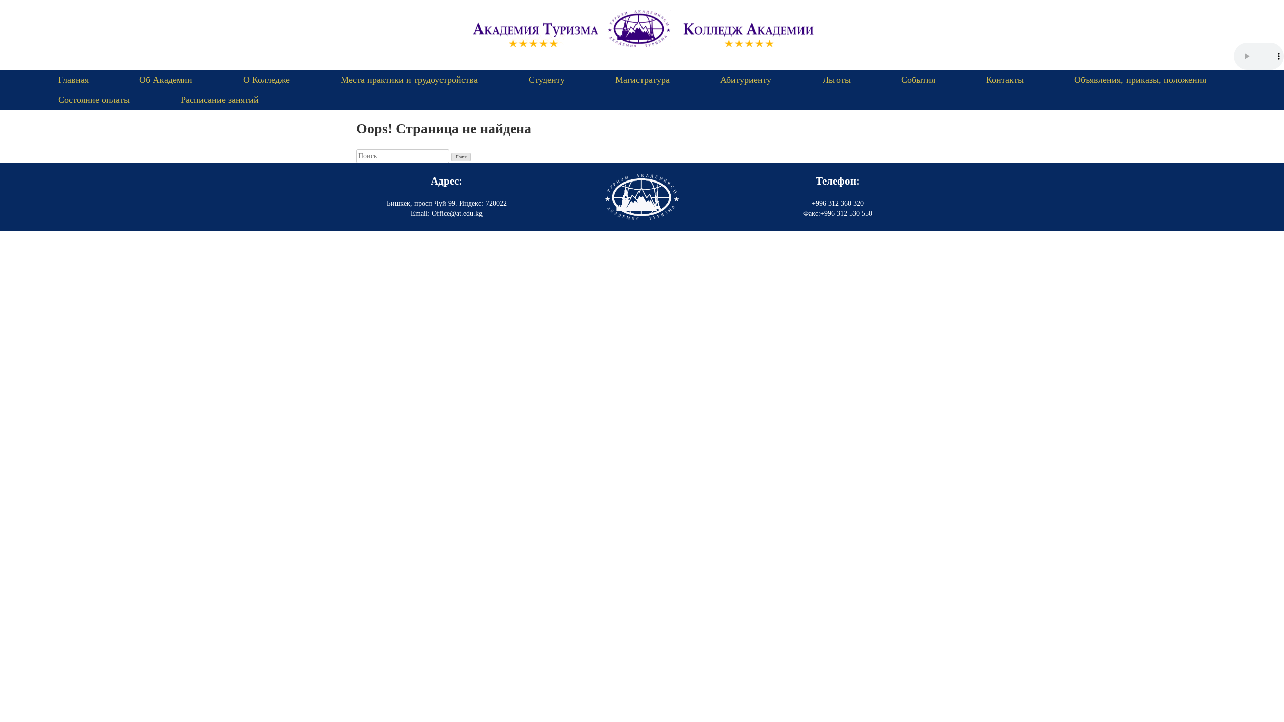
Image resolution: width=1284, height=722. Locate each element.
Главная (73, 80)
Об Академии (165, 80)
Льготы (837, 80)
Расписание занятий (220, 100)
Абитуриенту (745, 80)
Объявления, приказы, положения (1140, 80)
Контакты (1005, 80)
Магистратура (642, 80)
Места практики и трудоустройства (409, 80)
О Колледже (266, 80)
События (918, 80)
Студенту (547, 80)
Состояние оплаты (94, 100)
